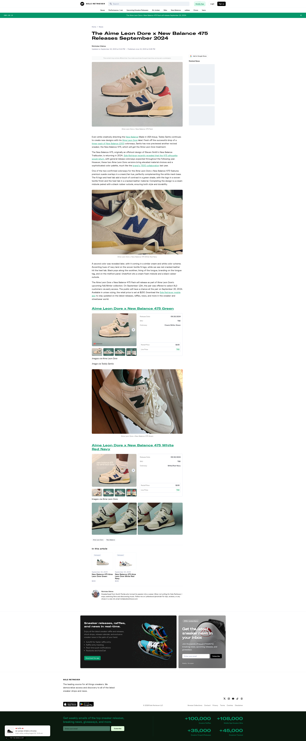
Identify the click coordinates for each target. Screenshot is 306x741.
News (102, 10)
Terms (222, 705)
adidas (187, 10)
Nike (165, 10)
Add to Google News (200, 56)
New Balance (176, 10)
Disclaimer (239, 705)
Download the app (92, 658)
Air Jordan (156, 10)
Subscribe (216, 656)
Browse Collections (195, 705)
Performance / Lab (116, 10)
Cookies (230, 705)
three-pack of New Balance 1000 (108, 143)
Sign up (221, 4)
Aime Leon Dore (129, 140)
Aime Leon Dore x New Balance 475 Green (133, 308)
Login (212, 4)
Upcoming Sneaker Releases (137, 10)
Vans (204, 10)
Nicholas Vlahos (99, 46)
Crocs (196, 10)
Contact (207, 705)
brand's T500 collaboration (146, 165)
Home (94, 27)
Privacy (215, 705)
